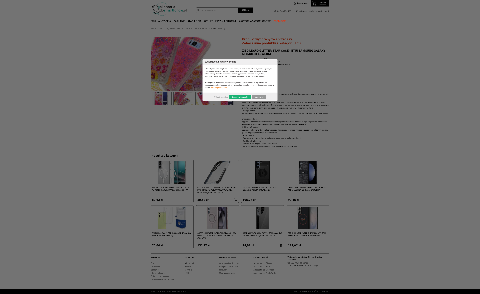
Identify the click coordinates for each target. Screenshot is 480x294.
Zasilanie (179, 21)
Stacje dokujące (198, 21)
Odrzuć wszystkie (221, 97)
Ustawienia (259, 97)
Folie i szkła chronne (223, 21)
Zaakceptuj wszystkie (240, 97)
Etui (153, 21)
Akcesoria (164, 21)
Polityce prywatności (219, 88)
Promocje (280, 21)
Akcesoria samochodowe (255, 21)
